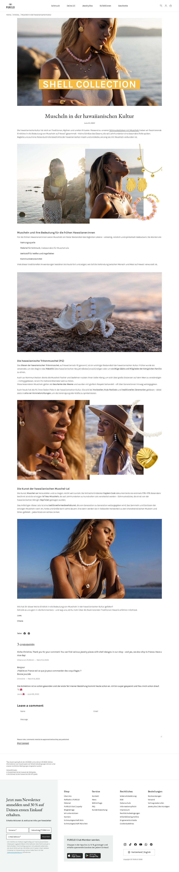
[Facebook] (135, 844)
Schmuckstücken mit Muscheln (124, 130)
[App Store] (75, 855)
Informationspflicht (128, 806)
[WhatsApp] (146, 844)
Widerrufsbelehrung (128, 796)
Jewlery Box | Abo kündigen (159, 806)
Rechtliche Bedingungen (130, 813)
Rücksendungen (154, 796)
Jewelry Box (87, 5)
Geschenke (123, 5)
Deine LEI (71, 5)
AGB (121, 800)
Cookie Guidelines (127, 824)
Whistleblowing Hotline (129, 817)
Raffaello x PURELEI (72, 800)
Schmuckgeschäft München (76, 824)
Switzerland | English (141, 852)
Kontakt (95, 796)
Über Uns (68, 796)
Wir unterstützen (71, 813)
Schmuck (55, 5)
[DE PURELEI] (10, 5)
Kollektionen (105, 5)
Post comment (23, 744)
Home (8, 15)
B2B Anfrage (97, 803)
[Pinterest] (151, 844)
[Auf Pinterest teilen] (29, 633)
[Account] (166, 6)
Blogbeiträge (69, 810)
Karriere (67, 817)
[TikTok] (130, 844)
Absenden (46, 837)
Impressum (124, 810)
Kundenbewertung (99, 810)
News (94, 800)
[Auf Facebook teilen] (24, 633)
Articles (16, 15)
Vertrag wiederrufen (156, 803)
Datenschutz (125, 803)
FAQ (93, 806)
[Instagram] (125, 844)
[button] (161, 6)
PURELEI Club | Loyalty (73, 806)
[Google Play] (93, 855)
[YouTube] (140, 844)
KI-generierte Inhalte (128, 820)
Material (67, 803)
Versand (151, 800)
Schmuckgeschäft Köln (73, 820)
